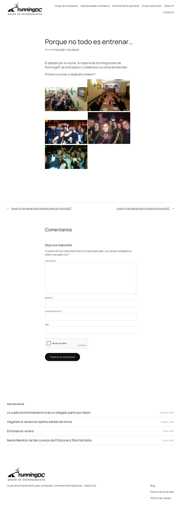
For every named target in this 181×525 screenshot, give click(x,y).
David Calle (59, 49)
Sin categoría (73, 49)
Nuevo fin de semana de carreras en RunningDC (143, 208)
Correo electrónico (54, 311)
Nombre (49, 297)
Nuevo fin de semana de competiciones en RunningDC (41, 208)
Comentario (51, 260)
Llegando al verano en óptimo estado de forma (39, 421)
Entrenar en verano (20, 431)
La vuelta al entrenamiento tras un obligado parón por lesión (49, 412)
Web (47, 324)
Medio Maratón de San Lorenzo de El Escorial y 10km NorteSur (49, 440)
